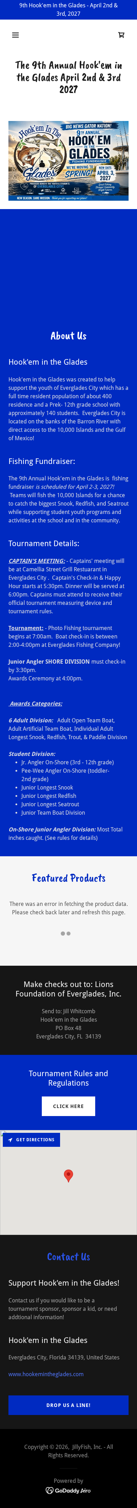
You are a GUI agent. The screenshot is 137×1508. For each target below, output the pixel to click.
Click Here (68, 1106)
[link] (122, 35)
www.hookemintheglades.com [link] (46, 1374)
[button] (17, 35)
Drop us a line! (68, 1405)
